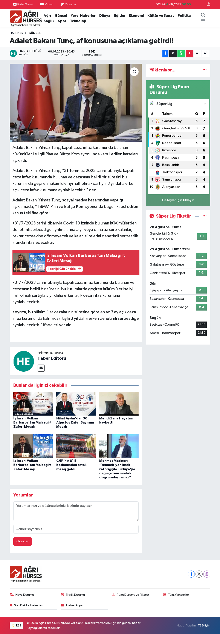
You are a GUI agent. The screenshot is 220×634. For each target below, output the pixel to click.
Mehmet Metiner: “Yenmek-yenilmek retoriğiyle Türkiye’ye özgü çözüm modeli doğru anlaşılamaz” (117, 469)
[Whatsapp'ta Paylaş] (181, 53)
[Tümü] (205, 70)
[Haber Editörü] (23, 361)
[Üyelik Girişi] (206, 4)
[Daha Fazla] (189, 53)
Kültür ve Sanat (160, 15)
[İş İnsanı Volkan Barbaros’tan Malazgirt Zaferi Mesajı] (33, 403)
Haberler (16, 33)
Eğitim (119, 15)
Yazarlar (70, 4)
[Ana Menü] (203, 21)
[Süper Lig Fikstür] (205, 216)
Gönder (22, 541)
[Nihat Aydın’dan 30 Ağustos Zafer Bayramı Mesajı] (76, 403)
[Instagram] (206, 574)
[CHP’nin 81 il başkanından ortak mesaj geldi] (76, 446)
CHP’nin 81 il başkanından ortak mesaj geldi (71, 465)
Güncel (61, 15)
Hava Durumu (24, 594)
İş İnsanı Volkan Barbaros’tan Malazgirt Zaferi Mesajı (32, 422)
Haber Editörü (52, 358)
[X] (199, 574)
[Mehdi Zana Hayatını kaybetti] (119, 403)
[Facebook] (191, 574)
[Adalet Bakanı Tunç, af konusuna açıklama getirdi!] (76, 103)
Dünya (104, 15)
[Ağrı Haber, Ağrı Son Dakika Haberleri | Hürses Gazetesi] (26, 18)
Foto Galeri (25, 4)
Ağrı (47, 15)
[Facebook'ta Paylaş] (165, 53)
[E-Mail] (41, 368)
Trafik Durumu (75, 594)
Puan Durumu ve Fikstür (133, 594)
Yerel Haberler (83, 15)
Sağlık (49, 21)
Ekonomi (136, 15)
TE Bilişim (204, 625)
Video (49, 4)
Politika (184, 15)
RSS (18, 625)
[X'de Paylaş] (173, 53)
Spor (62, 21)
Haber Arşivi (74, 605)
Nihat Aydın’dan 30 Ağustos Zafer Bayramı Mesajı (75, 422)
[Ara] (203, 16)
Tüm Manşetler (178, 594)
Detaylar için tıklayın (178, 200)
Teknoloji (78, 21)
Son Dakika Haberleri (28, 605)
